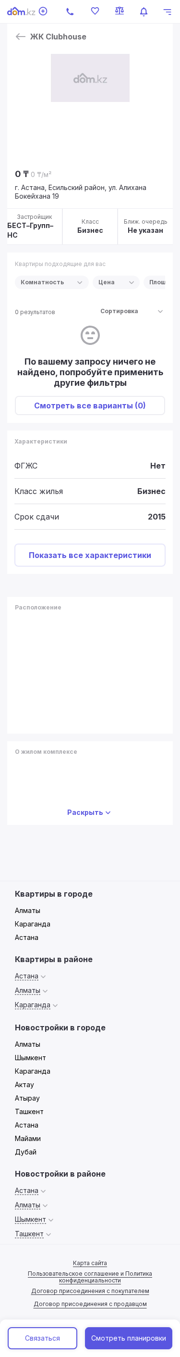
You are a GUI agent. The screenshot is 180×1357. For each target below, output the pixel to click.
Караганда (32, 924)
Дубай (25, 1152)
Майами (28, 1138)
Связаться (42, 1338)
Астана (26, 937)
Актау (24, 1084)
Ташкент (29, 1111)
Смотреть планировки (128, 1338)
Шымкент (30, 1057)
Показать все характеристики (90, 555)
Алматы (27, 910)
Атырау (27, 1098)
